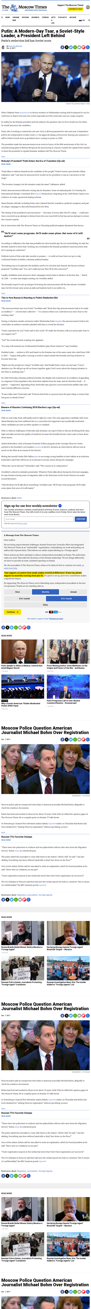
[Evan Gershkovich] (3, 47)
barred (39, 194)
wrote (17, 851)
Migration (21, 895)
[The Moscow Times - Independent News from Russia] (24, 7)
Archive (72, 17)
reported (52, 823)
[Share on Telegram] (71, 47)
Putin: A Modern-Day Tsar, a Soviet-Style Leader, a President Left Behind (42, 33)
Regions (25, 17)
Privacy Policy (23, 523)
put (37, 135)
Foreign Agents (45, 895)
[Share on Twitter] (67, 47)
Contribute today (75, 9)
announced (25, 112)
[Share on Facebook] (62, 47)
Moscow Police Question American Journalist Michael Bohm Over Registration (45, 730)
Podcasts (62, 17)
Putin (19, 498)
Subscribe (80, 519)
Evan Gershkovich (15, 46)
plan (36, 456)
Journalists (33, 895)
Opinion (45, 17)
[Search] (89, 20)
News (7, 17)
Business (35, 17)
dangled (58, 321)
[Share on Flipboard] (83, 47)
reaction (37, 447)
